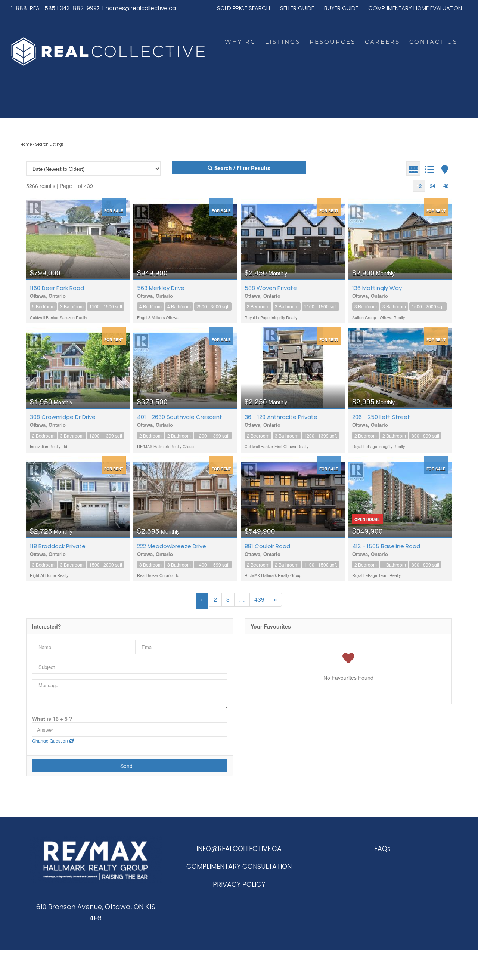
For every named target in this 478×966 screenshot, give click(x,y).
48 (445, 185)
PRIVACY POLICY (239, 884)
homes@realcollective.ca (141, 8)
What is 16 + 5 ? (52, 719)
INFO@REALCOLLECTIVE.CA (239, 848)
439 (259, 599)
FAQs (382, 848)
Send (127, 765)
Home (26, 144)
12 (419, 185)
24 (432, 185)
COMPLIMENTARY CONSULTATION (239, 866)
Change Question (50, 740)
